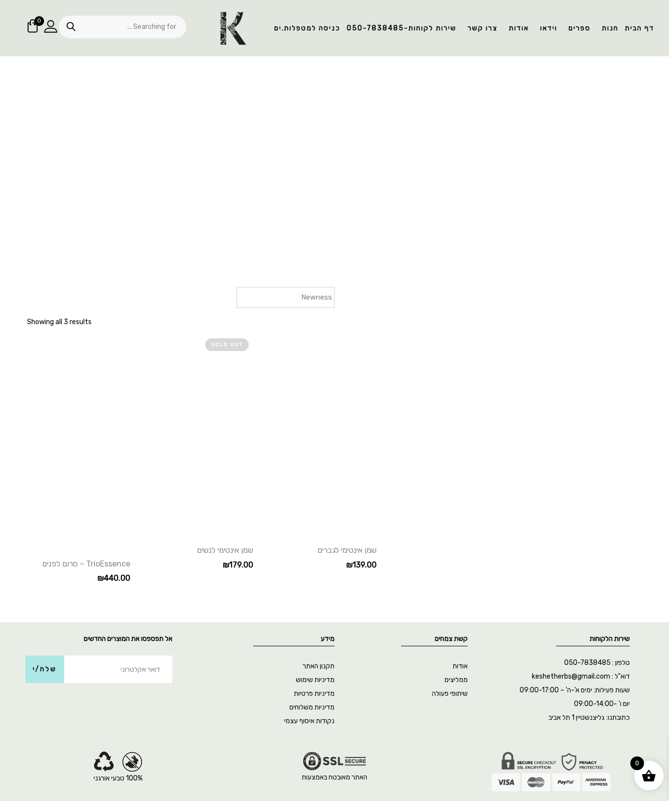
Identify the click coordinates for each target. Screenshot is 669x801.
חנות (610, 28)
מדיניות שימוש (315, 680)
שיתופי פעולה (450, 693)
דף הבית (639, 28)
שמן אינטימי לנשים (225, 550)
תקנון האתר (318, 666)
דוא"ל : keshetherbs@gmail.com (581, 676)
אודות (519, 28)
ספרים (580, 28)
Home (375, 192)
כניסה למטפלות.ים (307, 28)
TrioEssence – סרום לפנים (86, 563)
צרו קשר (483, 28)
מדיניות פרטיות (314, 693)
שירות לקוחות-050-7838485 (401, 28)
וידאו (548, 28)
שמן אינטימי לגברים (347, 550)
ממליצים (456, 680)
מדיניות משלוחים (311, 707)
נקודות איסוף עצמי (309, 721)
